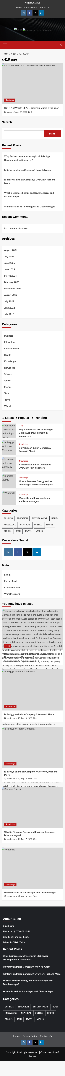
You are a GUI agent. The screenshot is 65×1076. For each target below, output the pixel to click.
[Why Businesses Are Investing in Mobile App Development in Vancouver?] (32, 629)
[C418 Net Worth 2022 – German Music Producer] (32, 83)
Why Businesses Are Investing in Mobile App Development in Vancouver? (27, 158)
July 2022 (9, 301)
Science (8, 374)
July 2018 (9, 314)
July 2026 (9, 257)
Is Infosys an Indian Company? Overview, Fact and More (29, 182)
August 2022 (10, 295)
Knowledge (10, 361)
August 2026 (10, 250)
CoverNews (46, 1052)
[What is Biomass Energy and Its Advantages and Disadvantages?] (9, 477)
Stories (7, 387)
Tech (6, 393)
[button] (5, 44)
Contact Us (44, 7)
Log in (7, 575)
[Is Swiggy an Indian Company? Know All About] (9, 445)
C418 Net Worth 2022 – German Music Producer (31, 108)
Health (7, 355)
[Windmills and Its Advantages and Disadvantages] (8, 492)
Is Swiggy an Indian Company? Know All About (28, 170)
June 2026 (9, 263)
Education (9, 342)
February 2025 (11, 282)
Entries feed (10, 581)
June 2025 (9, 269)
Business (10, 100)
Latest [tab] (9, 417)
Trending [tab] (40, 417)
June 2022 (9, 308)
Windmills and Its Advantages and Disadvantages (29, 207)
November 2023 (12, 289)
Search (7, 122)
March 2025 (10, 276)
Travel (7, 400)
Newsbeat (9, 368)
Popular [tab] (23, 417)
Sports (7, 381)
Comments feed (12, 588)
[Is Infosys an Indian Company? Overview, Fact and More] (9, 462)
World (7, 406)
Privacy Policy (30, 7)
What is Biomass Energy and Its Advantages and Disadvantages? (29, 195)
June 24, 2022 (21, 112)
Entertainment (11, 349)
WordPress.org (12, 594)
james (9, 112)
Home (18, 7)
